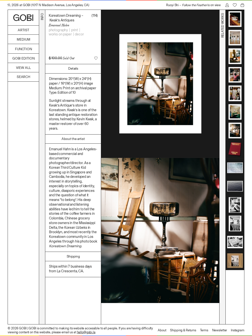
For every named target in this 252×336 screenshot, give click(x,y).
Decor (79, 34)
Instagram (237, 330)
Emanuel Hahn (59, 25)
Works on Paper (60, 34)
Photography (58, 30)
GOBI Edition (23, 58)
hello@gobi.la (86, 332)
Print (74, 30)
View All (23, 68)
